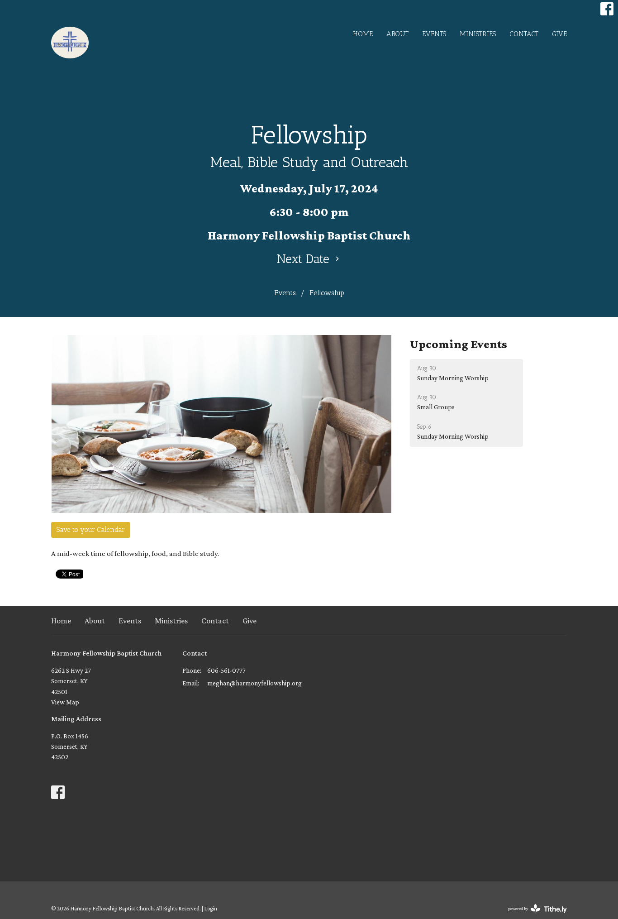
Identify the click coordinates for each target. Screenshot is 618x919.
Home (363, 34)
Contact (523, 34)
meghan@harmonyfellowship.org (254, 683)
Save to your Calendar (91, 530)
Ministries (478, 34)
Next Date (305, 259)
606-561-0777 (226, 670)
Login (210, 908)
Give (559, 34)
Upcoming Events (458, 344)
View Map (65, 702)
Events (434, 34)
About (397, 34)
